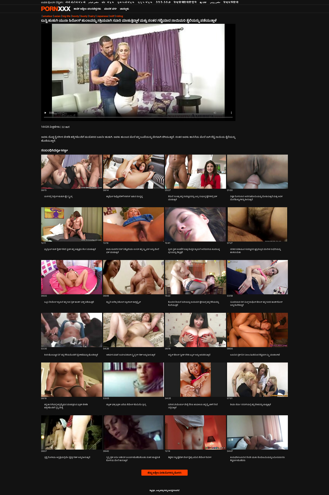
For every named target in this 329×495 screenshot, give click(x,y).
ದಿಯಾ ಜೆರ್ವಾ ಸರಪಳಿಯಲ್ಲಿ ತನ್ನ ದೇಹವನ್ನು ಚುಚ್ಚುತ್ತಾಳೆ (250, 404)
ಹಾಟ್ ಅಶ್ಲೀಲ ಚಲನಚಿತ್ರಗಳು (87, 8)
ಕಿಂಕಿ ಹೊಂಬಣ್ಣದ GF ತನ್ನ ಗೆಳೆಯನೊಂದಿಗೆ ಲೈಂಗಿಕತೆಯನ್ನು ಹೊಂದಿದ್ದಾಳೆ (71, 354)
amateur (48, 16)
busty (84, 16)
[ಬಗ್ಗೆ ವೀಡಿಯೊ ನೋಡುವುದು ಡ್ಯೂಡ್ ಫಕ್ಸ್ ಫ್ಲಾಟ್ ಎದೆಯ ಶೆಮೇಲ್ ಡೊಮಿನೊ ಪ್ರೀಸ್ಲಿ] (133, 380)
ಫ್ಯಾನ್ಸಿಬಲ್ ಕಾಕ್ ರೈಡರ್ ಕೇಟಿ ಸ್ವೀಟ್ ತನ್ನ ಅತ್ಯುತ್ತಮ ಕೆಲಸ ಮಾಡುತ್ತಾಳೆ (70, 249)
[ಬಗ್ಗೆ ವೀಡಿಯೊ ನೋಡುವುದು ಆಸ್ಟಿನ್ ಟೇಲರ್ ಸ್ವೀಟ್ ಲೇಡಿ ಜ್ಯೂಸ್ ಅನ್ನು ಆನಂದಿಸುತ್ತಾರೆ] (195, 330)
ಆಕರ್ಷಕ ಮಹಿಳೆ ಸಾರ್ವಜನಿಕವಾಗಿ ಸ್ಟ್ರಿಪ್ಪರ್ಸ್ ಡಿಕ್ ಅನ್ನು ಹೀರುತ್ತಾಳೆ (130, 354)
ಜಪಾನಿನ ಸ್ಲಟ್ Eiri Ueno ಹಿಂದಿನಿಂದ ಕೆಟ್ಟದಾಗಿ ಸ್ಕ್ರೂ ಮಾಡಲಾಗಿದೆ (255, 354)
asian (57, 16)
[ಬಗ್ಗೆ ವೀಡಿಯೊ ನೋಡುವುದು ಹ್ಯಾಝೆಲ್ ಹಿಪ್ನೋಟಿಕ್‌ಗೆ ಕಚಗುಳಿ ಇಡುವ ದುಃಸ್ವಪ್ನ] (133, 172)
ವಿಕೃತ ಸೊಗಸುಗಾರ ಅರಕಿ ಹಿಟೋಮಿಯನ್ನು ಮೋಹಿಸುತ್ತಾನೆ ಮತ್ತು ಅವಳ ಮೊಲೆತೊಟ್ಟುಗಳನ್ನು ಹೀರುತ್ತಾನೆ (256, 198)
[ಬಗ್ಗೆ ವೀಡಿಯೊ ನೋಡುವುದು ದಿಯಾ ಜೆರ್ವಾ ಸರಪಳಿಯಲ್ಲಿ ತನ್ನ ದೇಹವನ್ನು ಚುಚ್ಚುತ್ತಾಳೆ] (257, 380)
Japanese (102, 16)
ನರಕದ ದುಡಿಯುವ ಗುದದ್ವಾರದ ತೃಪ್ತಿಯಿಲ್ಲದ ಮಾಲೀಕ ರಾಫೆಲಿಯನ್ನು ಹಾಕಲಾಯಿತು (255, 250)
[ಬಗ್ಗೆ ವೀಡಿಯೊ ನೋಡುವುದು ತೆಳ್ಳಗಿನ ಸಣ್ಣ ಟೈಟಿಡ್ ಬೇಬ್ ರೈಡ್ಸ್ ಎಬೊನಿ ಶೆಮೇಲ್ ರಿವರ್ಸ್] (195, 432)
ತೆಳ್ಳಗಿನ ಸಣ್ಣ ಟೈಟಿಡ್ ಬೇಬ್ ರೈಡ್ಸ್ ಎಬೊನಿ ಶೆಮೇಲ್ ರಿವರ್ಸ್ (190, 457)
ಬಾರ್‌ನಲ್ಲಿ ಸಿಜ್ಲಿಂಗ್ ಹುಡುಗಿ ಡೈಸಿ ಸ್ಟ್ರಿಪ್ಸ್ (58, 196)
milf (112, 16)
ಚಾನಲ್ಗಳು (124, 8)
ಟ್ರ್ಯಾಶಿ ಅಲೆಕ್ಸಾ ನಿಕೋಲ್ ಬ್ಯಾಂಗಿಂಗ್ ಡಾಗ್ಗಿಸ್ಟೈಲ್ (123, 302)
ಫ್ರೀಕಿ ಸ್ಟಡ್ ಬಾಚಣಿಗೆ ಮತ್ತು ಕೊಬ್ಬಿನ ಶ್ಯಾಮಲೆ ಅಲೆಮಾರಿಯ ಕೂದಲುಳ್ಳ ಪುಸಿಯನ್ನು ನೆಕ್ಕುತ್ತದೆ (194, 250)
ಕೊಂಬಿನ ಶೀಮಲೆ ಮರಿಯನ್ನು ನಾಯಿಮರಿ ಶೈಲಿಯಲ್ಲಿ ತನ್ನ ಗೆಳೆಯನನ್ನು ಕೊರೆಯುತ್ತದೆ (193, 303)
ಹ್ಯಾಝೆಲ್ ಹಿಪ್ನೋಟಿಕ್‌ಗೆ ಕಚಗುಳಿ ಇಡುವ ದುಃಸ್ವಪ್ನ (124, 196)
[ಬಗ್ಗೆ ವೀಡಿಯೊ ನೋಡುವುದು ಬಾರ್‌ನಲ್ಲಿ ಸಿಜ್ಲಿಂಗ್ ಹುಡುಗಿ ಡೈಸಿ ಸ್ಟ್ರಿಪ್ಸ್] (71, 172)
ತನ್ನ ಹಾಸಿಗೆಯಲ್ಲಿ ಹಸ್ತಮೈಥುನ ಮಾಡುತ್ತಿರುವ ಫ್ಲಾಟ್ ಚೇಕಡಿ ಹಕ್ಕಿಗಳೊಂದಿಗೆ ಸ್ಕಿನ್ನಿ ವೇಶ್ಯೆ (66, 406)
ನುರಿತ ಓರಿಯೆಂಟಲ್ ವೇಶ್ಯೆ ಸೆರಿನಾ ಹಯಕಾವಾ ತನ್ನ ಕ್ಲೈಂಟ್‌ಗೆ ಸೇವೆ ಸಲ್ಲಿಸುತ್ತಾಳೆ (193, 406)
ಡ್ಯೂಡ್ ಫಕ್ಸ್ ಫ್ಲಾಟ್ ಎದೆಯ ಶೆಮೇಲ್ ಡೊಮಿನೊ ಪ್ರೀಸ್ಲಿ (126, 404)
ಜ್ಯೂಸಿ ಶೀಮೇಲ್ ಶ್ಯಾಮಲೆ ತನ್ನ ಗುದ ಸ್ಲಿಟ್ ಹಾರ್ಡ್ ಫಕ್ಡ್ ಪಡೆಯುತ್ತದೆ (69, 302)
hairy (92, 16)
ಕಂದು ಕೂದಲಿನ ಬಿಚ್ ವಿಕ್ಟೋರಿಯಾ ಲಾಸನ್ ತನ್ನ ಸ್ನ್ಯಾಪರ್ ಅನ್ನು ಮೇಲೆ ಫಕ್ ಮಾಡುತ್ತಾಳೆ (132, 250)
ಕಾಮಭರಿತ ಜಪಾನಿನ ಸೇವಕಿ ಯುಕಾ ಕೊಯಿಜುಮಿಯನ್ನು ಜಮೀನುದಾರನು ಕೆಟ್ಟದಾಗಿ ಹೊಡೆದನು (257, 459)
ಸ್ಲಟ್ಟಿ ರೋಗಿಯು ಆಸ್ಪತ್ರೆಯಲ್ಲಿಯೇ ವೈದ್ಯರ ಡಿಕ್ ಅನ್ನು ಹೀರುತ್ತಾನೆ (67, 457)
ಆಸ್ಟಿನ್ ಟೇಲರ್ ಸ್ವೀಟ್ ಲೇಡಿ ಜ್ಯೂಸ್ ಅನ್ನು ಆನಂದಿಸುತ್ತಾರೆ (189, 354)
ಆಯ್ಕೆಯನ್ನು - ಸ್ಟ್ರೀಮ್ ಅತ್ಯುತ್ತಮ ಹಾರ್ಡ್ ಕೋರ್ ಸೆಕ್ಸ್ (56, 8)
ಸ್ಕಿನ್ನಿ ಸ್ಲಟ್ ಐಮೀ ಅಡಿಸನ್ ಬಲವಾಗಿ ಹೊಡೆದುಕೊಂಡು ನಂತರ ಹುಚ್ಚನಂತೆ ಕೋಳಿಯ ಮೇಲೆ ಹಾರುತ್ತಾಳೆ (133, 459)
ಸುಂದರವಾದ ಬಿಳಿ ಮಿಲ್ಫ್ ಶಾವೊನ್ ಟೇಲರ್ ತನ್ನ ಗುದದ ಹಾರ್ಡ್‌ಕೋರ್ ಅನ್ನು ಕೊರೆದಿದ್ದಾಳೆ (256, 303)
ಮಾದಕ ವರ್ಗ (110, 8)
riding (119, 16)
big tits (66, 16)
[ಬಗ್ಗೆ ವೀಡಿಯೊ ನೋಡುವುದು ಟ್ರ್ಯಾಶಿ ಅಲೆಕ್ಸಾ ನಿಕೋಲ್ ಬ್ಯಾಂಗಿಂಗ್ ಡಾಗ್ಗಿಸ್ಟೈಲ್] (133, 277)
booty (75, 16)
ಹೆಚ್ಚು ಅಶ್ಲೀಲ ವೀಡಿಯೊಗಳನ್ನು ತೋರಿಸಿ (164, 472)
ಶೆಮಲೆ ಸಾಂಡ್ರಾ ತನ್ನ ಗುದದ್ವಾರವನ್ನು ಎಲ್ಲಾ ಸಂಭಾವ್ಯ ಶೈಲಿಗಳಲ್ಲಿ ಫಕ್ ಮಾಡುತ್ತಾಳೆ (192, 198)
